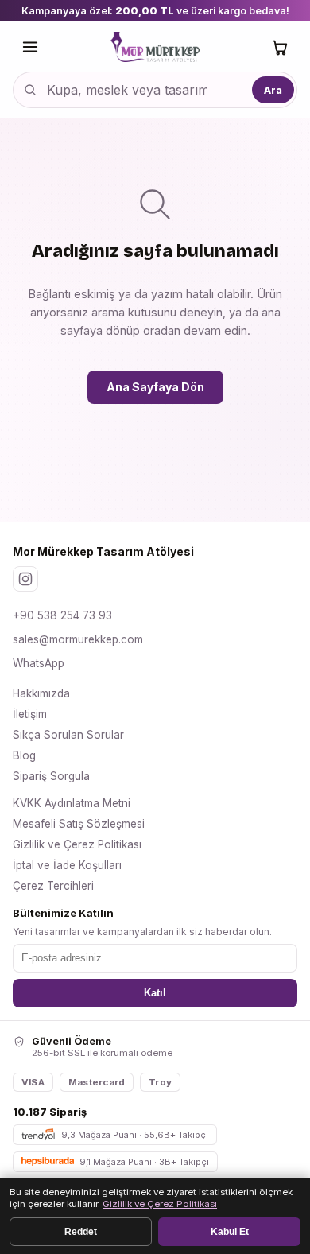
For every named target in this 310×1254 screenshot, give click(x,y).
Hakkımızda (41, 693)
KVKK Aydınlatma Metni (71, 803)
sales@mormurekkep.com (78, 639)
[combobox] (155, 90)
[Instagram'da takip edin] (25, 579)
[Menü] (30, 46)
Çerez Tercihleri (53, 885)
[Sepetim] (279, 46)
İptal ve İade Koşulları (67, 865)
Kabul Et (230, 1231)
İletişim (30, 714)
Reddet (80, 1231)
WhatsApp (38, 663)
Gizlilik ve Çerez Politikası (77, 844)
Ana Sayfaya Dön (155, 387)
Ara (273, 90)
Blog (24, 755)
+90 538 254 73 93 (62, 615)
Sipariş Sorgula (51, 776)
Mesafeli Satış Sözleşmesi (79, 823)
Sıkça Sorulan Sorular (68, 734)
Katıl (155, 993)
